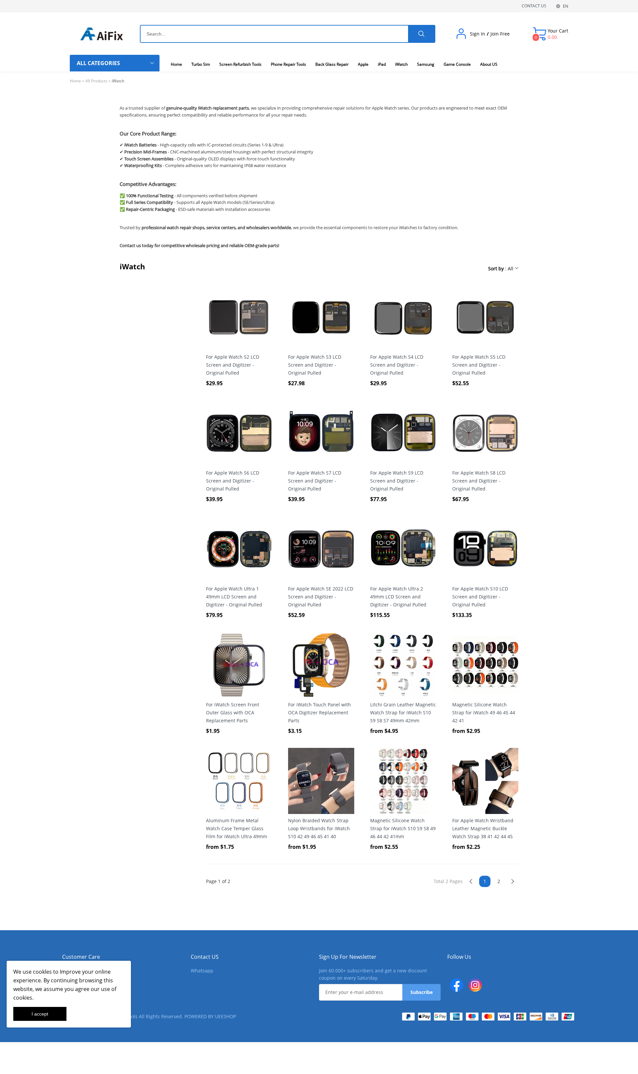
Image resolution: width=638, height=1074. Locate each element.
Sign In (477, 34)
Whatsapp (202, 970)
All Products (96, 81)
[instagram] (475, 985)
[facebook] (456, 985)
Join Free (500, 34)
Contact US (205, 956)
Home (75, 81)
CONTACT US (534, 6)
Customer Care (81, 956)
